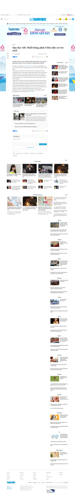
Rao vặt (60, 474)
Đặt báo (30, 482)
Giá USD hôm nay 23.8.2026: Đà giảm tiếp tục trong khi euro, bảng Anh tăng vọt (58, 273)
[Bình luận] (7, 53)
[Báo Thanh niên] (11, 482)
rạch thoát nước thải (29, 66)
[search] (11, 19)
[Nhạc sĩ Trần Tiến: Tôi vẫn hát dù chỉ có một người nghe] (54, 321)
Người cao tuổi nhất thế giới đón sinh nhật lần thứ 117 (59, 311)
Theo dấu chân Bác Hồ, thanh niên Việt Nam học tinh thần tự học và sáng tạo (64, 340)
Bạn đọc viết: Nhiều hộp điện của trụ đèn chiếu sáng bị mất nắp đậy (36, 114)
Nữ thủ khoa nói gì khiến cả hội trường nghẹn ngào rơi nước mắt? (59, 350)
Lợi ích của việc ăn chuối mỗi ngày (56, 408)
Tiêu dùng (60, 23)
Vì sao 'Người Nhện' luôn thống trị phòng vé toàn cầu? (58, 327)
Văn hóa (41, 23)
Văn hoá (34, 474)
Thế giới (16, 23)
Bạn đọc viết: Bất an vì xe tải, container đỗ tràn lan (25, 123)
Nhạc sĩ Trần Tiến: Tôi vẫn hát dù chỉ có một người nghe (64, 319)
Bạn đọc (13, 44)
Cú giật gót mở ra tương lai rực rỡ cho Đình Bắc (63, 377)
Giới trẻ (31, 23)
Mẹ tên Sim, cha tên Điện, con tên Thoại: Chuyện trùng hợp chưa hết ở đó (57, 288)
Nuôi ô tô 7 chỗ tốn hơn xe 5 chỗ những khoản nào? (59, 445)
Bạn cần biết (20, 14)
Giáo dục (34, 23)
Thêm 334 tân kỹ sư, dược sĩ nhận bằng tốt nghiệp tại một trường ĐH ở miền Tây (64, 359)
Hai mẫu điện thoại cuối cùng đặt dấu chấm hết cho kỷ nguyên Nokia (59, 427)
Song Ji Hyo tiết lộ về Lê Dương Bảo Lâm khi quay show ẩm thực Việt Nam (58, 331)
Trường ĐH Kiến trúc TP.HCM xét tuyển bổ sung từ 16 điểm (58, 365)
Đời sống (23, 23)
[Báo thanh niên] (37, 19)
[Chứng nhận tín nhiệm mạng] (50, 491)
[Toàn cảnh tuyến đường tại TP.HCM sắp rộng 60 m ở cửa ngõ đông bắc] (54, 225)
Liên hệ (28, 14)
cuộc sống (31, 91)
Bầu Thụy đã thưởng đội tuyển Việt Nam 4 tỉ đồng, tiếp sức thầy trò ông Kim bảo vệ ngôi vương (58, 389)
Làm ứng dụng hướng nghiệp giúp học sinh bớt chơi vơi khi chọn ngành (59, 346)
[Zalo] (73, 15)
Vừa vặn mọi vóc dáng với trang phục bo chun (64, 453)
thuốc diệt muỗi (32, 153)
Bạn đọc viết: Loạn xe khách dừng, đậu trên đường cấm (26, 126)
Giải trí (44, 23)
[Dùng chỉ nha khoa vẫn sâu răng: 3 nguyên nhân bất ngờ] (54, 399)
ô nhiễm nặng (15, 155)
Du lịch (38, 23)
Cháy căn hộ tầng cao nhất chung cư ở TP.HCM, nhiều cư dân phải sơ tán (59, 234)
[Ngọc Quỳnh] (13, 54)
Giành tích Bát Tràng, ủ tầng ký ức (64, 281)
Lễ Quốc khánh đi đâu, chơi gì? (63, 300)
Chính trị (10, 23)
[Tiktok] (71, 15)
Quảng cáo (35, 482)
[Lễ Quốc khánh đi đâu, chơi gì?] (54, 302)
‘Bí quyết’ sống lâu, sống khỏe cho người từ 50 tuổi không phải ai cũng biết (59, 405)
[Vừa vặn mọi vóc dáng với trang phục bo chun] (54, 454)
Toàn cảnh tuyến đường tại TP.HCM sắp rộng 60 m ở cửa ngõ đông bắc (64, 224)
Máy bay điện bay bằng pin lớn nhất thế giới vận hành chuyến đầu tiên (58, 307)
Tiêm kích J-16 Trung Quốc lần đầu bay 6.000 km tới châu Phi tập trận (58, 250)
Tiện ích (24, 14)
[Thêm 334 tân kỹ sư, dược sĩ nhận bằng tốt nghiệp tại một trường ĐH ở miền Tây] (54, 359)
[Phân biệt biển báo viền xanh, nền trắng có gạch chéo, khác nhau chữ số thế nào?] (54, 436)
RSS (39, 482)
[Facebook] (70, 15)
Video (57, 23)
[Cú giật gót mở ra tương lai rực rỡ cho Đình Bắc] (54, 378)
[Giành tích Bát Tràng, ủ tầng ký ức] (54, 282)
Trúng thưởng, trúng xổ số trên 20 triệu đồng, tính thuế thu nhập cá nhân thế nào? (64, 263)
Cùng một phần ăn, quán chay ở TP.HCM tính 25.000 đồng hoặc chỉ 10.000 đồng (58, 292)
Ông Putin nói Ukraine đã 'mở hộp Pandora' (63, 243)
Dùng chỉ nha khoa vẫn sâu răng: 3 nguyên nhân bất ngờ (64, 398)
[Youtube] (68, 15)
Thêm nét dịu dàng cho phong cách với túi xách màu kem (59, 464)
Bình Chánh (18, 153)
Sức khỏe (27, 23)
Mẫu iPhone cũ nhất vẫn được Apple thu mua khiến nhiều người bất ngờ (58, 423)
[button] (8, 45)
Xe (54, 23)
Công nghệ (52, 23)
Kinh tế (20, 23)
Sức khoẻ (22, 474)
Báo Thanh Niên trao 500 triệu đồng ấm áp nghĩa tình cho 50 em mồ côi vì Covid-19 (58, 384)
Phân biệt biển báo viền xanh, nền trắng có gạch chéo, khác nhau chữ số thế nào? (64, 436)
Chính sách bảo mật (49, 482)
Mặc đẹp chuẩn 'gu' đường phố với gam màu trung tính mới (58, 460)
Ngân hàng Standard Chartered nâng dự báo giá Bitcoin (64, 416)
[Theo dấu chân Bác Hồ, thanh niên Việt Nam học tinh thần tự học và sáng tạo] (54, 340)
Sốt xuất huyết (26, 153)
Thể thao (47, 23)
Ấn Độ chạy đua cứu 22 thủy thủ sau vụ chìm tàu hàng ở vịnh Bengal (58, 254)
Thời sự (13, 23)
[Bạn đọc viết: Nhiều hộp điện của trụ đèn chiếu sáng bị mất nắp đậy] (19, 116)
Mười (22, 153)
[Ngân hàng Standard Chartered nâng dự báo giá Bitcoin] (54, 417)
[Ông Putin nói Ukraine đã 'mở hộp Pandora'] (54, 244)
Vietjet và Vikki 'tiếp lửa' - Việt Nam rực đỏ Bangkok (58, 269)
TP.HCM (14, 153)
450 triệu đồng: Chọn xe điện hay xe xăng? (58, 441)
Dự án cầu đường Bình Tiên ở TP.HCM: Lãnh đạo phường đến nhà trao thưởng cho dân (58, 230)
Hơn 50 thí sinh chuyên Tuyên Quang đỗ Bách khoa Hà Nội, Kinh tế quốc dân (59, 369)
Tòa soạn (42, 482)
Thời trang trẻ (65, 23)
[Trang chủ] (7, 23)
